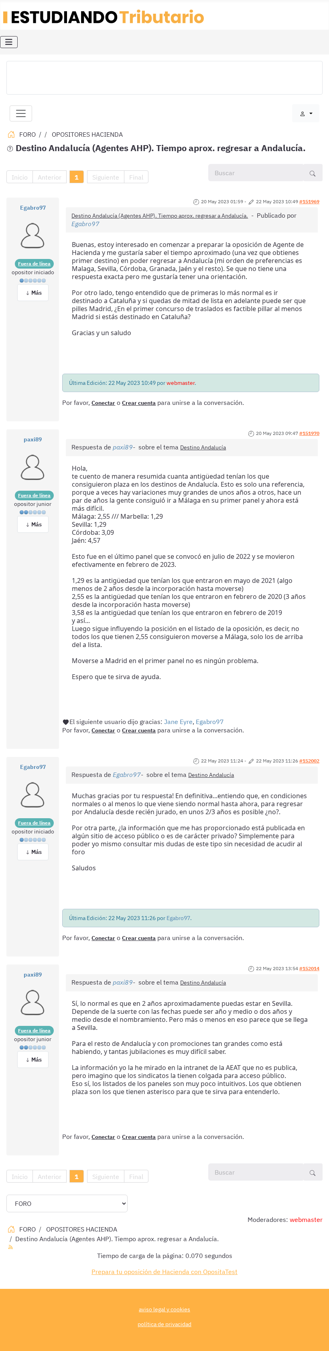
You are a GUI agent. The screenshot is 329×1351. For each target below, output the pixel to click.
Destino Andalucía (203, 447)
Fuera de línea (34, 264)
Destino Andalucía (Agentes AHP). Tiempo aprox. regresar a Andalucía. (159, 215)
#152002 (309, 761)
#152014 (309, 968)
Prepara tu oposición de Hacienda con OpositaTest (164, 1272)
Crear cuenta (139, 403)
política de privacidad (164, 1324)
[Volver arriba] (315, 1336)
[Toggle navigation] (21, 113)
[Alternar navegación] (9, 42)
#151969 (309, 201)
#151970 (309, 433)
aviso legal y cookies (164, 1309)
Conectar (103, 403)
